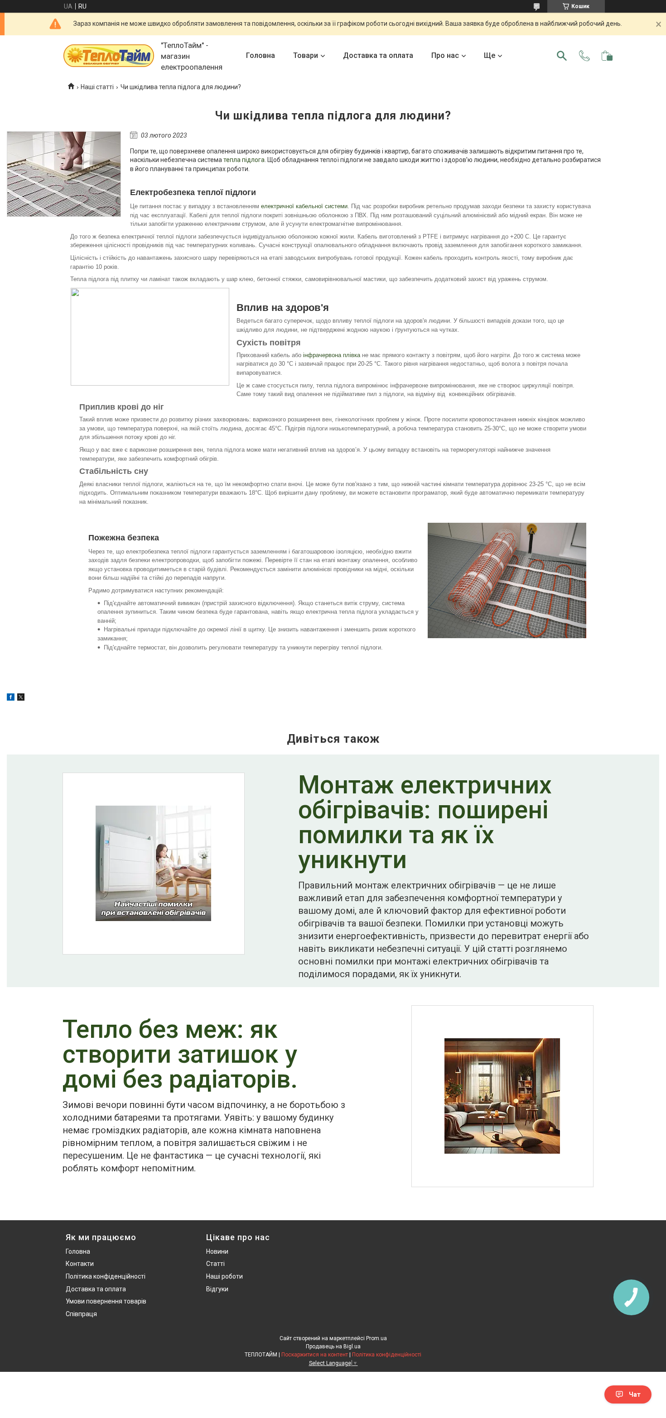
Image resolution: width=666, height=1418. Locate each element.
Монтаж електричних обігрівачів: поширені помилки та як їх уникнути (425, 823)
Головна (260, 55)
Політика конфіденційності (105, 1276)
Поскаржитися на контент (314, 1354)
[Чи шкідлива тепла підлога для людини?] (64, 174)
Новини (217, 1251)
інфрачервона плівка (331, 355)
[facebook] (10, 698)
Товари (305, 55)
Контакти (80, 1263)
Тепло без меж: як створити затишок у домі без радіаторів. (180, 1055)
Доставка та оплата (378, 55)
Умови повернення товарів (106, 1301)
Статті (215, 1263)
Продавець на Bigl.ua (333, 1346)
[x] (20, 698)
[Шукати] (562, 56)
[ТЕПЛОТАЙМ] (108, 55)
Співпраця (81, 1314)
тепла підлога (244, 159)
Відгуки (217, 1289)
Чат (635, 1394)
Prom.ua (376, 1338)
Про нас (445, 55)
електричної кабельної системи (304, 206)
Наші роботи (224, 1276)
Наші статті (97, 87)
